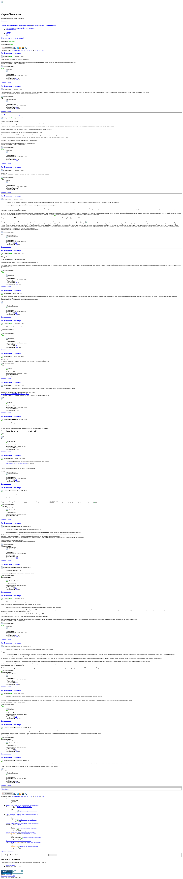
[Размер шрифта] (5, 24)
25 (31, 50)
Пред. (3, 788)
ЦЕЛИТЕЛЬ (32, 28)
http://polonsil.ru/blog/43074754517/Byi (16, 463)
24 (29, 50)
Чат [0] (8, 33)
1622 (43, 50)
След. (6, 788)
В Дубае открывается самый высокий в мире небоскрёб (20, 832)
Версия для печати (11, 29)
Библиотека (35, 25)
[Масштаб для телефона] (7, 24)
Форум (42, 25)
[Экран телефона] (9, 24)
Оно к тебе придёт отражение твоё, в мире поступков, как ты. (22, 814)
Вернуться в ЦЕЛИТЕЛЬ (7, 851)
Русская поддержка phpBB (8, 876)
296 (17, 557)
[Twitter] (18, 47)
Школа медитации (12, 25)
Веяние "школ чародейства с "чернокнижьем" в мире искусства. (22, 805)
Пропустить (4, 20)
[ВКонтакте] (15, 47)
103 (16, 480)
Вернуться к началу (6, 82)
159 (17, 108)
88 (16, 107)
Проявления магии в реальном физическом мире (18, 841)
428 (16, 78)
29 (39, 50)
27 (35, 50)
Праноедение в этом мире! (12, 38)
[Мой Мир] (23, 47)
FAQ (7, 35)
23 (27, 50)
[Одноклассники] (20, 47)
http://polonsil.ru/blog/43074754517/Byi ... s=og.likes (15, 394)
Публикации (22, 25)
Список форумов (10, 28)
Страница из (17, 50)
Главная (3, 25)
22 (9, 842)
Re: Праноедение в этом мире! (11, 53)
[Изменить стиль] (12, 24)
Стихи (29, 25)
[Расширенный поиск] (2, 24)
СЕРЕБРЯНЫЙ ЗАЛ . (22, 28)
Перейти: (4, 855)
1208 (17, 79)
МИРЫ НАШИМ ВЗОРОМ (24, 807)
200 (17, 481)
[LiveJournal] (25, 47)
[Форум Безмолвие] (6, 10)
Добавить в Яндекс (51, 25)
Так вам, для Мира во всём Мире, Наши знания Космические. (22, 823)
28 (37, 50)
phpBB (9, 874)
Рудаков (19, 815)
